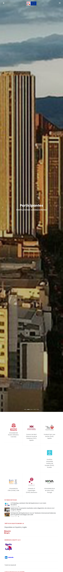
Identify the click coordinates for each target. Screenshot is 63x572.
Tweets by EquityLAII (10, 565)
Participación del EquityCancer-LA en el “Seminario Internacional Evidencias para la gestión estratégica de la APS (33, 513)
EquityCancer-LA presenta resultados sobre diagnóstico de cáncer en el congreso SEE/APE (32, 509)
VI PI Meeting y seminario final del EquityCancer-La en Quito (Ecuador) (28, 504)
